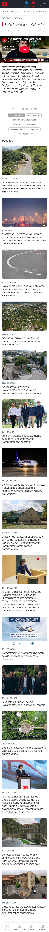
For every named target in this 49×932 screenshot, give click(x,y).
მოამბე (18, 18)
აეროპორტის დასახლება (24, 120)
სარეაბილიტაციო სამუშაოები (24, 129)
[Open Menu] (45, 4)
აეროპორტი (33, 115)
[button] (10, 11)
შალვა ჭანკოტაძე (24, 134)
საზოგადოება (16, 115)
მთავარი (6, 18)
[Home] (4, 4)
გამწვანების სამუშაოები (24, 125)
